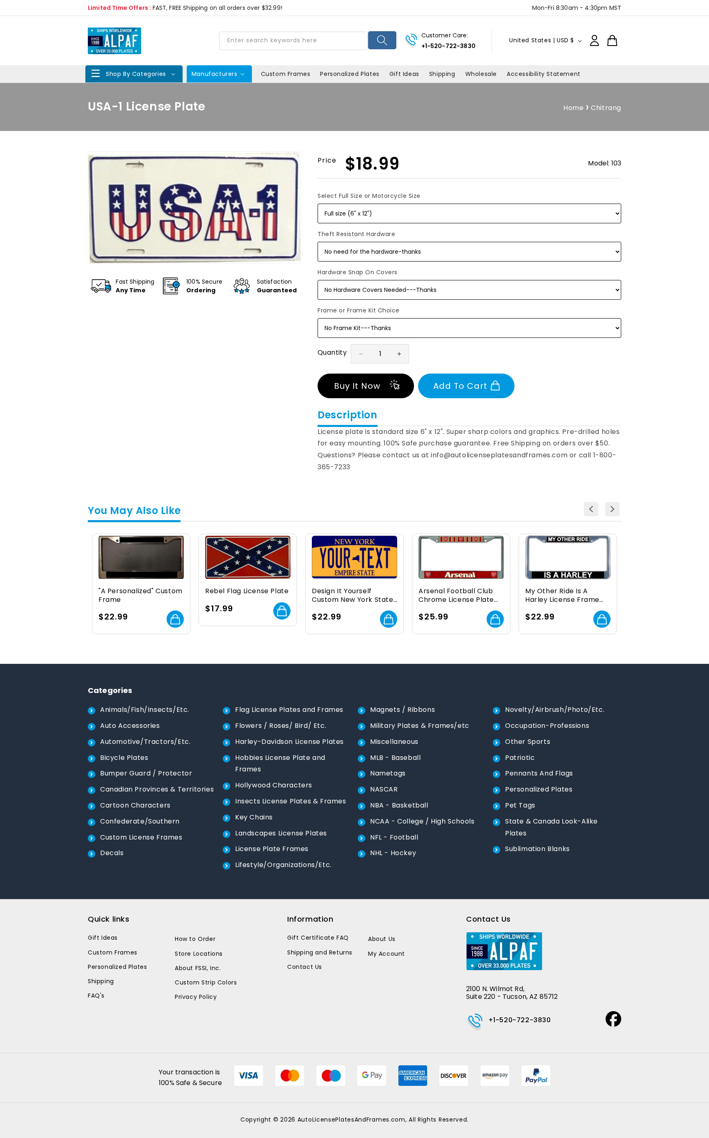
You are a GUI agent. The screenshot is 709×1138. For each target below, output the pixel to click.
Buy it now (357, 386)
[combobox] (293, 41)
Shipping (101, 981)
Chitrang (606, 107)
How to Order (195, 939)
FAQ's (96, 995)
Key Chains (254, 817)
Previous (591, 509)
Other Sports (527, 741)
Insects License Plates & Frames (290, 801)
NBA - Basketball (399, 805)
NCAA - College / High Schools (422, 821)
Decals (112, 853)
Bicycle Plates (124, 757)
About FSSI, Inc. (198, 968)
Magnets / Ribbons (402, 709)
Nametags (388, 773)
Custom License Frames (141, 837)
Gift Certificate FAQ (318, 938)
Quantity (332, 352)
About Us (382, 939)
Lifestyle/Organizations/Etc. (283, 865)
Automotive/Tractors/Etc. (145, 741)
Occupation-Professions (547, 725)
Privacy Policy (196, 997)
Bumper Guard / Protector (146, 773)
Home (573, 107)
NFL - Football (394, 837)
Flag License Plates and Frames (289, 709)
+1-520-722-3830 (448, 46)
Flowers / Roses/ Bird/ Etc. (280, 725)
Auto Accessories (130, 725)
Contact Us (304, 967)
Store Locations (199, 954)
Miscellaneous (394, 741)
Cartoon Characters (135, 805)
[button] (134, 74)
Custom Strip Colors (206, 982)
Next (612, 509)
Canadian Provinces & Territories (157, 789)
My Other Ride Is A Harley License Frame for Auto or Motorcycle (564, 595)
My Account (386, 954)
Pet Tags (520, 805)
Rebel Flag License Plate (246, 591)
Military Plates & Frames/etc (419, 725)
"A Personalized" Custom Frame (140, 595)
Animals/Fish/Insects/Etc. (144, 709)
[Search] (382, 40)
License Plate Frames (272, 849)
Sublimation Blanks (537, 849)
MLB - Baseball (395, 757)
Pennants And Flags (539, 773)
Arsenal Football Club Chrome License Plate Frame (456, 595)
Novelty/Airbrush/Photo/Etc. (554, 709)
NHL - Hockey (393, 853)
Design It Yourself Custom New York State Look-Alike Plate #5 (352, 595)
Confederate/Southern (140, 821)
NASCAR (384, 789)
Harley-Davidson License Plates (289, 741)
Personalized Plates (538, 789)
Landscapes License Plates (281, 833)
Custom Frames (112, 952)
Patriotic (520, 757)
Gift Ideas (103, 938)
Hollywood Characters (273, 785)
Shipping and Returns (319, 952)
